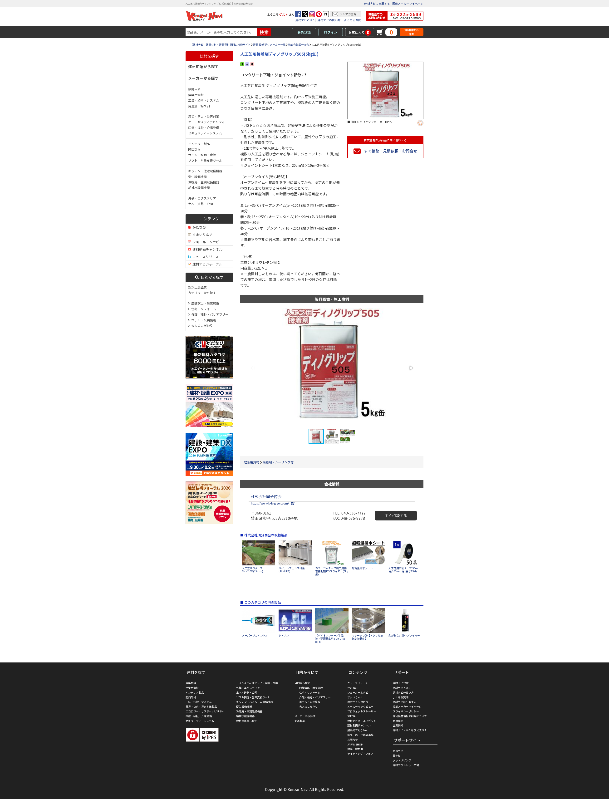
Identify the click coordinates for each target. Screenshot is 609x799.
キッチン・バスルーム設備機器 (254, 702)
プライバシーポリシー (406, 711)
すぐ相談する (395, 515)
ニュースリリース (205, 256)
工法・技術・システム (203, 100)
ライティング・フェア (360, 753)
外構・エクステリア (202, 198)
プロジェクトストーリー (361, 711)
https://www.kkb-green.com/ (271, 503)
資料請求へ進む (411, 32)
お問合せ (352, 739)
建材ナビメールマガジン (361, 721)
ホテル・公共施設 (203, 320)
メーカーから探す (203, 78)
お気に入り (358, 32)
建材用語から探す (203, 66)
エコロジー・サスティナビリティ (205, 711)
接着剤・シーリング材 (278, 462)
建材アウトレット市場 (406, 765)
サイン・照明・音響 (202, 154)
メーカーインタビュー (360, 706)
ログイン (330, 32)
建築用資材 (196, 95)
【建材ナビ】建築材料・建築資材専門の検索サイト (220, 44)
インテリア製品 (199, 144)
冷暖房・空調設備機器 (203, 182)
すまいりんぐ (201, 234)
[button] (411, 368)
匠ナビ (397, 755)
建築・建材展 (355, 749)
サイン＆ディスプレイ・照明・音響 (257, 683)
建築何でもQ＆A (357, 730)
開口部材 (194, 149)
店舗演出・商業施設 (204, 303)
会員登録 (304, 32)
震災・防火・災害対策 (203, 116)
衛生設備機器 (197, 176)
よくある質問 (352, 20)
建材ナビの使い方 (329, 20)
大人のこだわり (201, 325)
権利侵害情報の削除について (410, 716)
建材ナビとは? (304, 20)
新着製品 (300, 721)
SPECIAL (352, 716)
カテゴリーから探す (202, 292)
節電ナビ (398, 751)
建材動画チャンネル (206, 249)
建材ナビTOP (400, 683)
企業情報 (398, 725)
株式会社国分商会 (298, 44)
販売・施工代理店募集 (360, 735)
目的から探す (211, 277)
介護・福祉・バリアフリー (209, 314)
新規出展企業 (197, 287)
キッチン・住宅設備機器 (205, 171)
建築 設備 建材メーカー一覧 (269, 44)
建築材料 (194, 89)
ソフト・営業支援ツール (205, 160)
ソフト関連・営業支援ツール (253, 697)
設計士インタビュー (359, 702)
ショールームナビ (205, 242)
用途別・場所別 (199, 106)
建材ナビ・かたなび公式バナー (411, 730)
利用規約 (398, 721)
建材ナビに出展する (377, 3)
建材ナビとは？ (402, 688)
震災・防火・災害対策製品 (201, 706)
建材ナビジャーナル (206, 264)
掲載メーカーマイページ (407, 3)
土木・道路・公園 (200, 203)
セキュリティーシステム (205, 133)
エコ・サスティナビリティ (206, 122)
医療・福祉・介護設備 (203, 127)
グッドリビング (402, 760)
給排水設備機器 (199, 187)
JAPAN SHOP (355, 744)
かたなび (198, 227)
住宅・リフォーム (203, 309)
